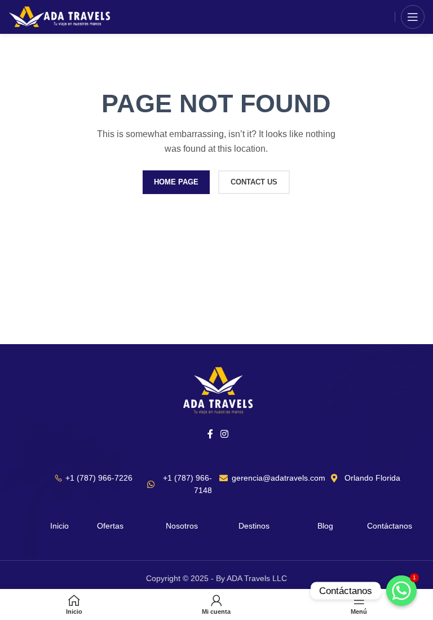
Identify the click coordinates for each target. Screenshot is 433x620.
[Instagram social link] (224, 434)
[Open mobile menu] (412, 17)
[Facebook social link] (210, 434)
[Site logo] (60, 16)
